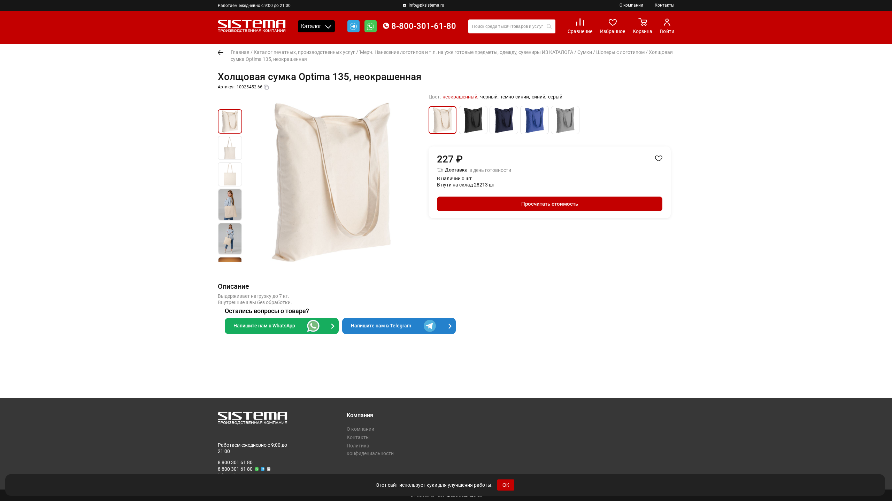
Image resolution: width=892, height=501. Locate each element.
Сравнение (580, 31)
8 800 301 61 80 (235, 462)
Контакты (664, 5)
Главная (240, 52)
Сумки (584, 52)
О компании (631, 5)
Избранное (612, 31)
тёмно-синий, (515, 97)
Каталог (311, 26)
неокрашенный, (460, 97)
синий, (539, 97)
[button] (230, 101)
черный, (489, 97)
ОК (505, 485)
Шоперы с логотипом (620, 52)
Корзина (642, 31)
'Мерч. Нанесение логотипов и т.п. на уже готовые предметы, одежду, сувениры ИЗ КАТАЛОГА (466, 52)
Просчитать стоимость (549, 204)
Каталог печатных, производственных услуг (304, 52)
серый (555, 97)
